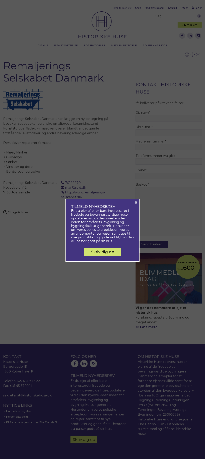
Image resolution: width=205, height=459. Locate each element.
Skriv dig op (102, 251)
